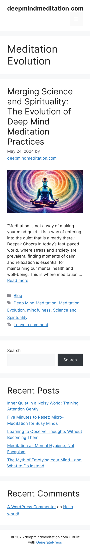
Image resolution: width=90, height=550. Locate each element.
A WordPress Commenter (31, 506)
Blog (18, 295)
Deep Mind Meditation (35, 303)
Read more (17, 280)
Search (14, 350)
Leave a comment (31, 324)
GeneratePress (49, 542)
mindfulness (39, 310)
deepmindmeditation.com (45, 8)
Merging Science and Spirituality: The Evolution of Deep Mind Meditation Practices (40, 116)
